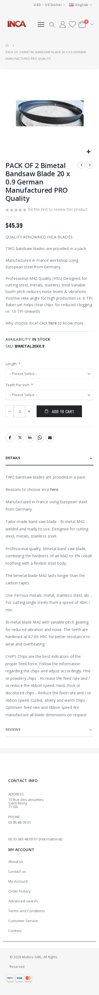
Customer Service (23, 920)
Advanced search (23, 901)
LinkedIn (30, 437)
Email (49, 437)
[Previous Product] (81, 165)
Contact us (17, 871)
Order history (19, 891)
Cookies (15, 930)
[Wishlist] (72, 24)
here (53, 323)
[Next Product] (90, 165)
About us (15, 861)
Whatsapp (39, 437)
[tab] (50, 458)
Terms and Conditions (26, 910)
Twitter (19, 437)
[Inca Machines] (17, 24)
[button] (88, 152)
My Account (18, 881)
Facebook (10, 437)
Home (7, 45)
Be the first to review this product (58, 209)
